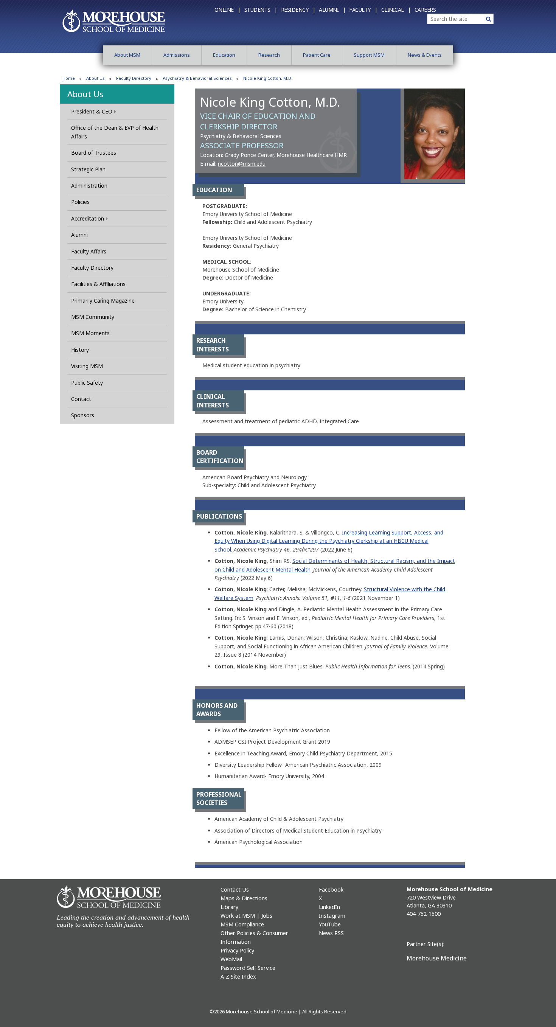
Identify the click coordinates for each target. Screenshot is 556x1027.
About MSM (127, 54)
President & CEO (91, 111)
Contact (81, 398)
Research (269, 54)
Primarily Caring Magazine (103, 300)
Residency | (298, 9)
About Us (95, 78)
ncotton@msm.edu (242, 163)
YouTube (330, 924)
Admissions (176, 54)
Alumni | (332, 9)
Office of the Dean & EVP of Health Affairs (114, 132)
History (80, 349)
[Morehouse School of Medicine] (113, 20)
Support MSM (369, 54)
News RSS (331, 933)
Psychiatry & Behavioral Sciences (197, 78)
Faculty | (363, 9)
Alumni (79, 234)
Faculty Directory (133, 78)
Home (68, 78)
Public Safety (87, 382)
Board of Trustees (93, 152)
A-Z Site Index (238, 976)
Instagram (332, 915)
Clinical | (396, 9)
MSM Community (92, 316)
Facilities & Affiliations (98, 283)
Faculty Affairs (88, 251)
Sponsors (82, 415)
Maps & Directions (244, 898)
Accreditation (87, 218)
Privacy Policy (237, 950)
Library (229, 906)
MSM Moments (90, 333)
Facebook (331, 889)
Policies (80, 201)
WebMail (231, 959)
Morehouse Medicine (437, 958)
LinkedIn (329, 906)
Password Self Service (248, 967)
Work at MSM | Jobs (246, 915)
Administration (89, 185)
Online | (227, 9)
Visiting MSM (87, 366)
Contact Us (235, 889)
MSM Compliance (242, 924)
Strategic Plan (88, 169)
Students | (260, 9)
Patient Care (317, 54)
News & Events (425, 54)
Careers (425, 9)
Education (224, 54)
